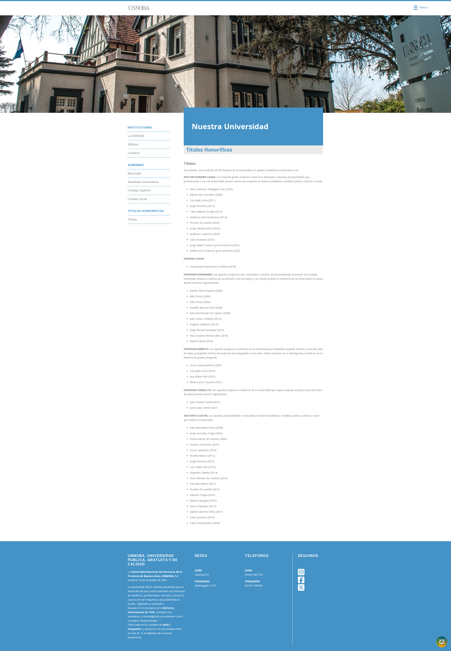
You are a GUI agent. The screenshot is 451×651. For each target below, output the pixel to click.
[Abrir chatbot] (441, 641)
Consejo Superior (139, 190)
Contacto (134, 153)
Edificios (133, 144)
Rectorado (134, 173)
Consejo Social (137, 199)
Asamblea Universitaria (143, 182)
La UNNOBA (136, 136)
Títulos (132, 219)
